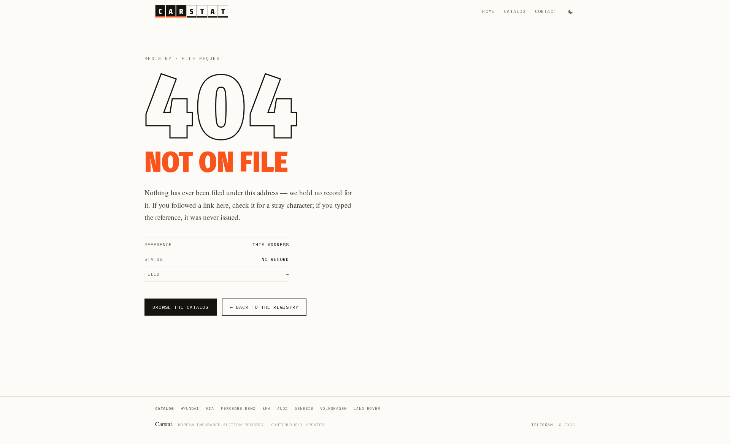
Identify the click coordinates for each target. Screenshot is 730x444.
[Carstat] (191, 11)
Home (488, 11)
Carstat (164, 424)
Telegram (542, 424)
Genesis (304, 408)
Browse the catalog (180, 307)
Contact (546, 11)
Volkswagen (333, 408)
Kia (210, 408)
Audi (282, 408)
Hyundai (190, 408)
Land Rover (367, 408)
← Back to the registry (264, 307)
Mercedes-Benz (238, 408)
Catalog (514, 11)
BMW (266, 408)
